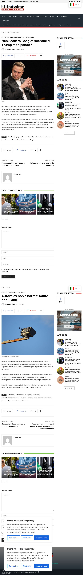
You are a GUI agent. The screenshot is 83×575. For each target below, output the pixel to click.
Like (60, 43)
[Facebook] (69, 1)
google (18, 137)
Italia (27, 206)
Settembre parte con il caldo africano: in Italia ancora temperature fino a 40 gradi (27, 210)
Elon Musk (11, 137)
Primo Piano (29, 37)
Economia (45, 205)
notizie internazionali (13, 32)
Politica (21, 37)
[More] (41, 56)
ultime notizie (39, 137)
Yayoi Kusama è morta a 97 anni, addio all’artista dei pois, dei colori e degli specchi (73, 117)
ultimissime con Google (27, 140)
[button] (79, 18)
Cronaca (68, 112)
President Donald (27, 137)
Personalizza (13, 566)
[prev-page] (3, 218)
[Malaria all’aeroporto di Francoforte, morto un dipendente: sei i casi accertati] (60, 125)
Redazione (11, 49)
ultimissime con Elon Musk (10, 140)
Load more (68, 133)
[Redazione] (3, 49)
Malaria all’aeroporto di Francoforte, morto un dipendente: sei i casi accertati (72, 126)
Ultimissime (48, 137)
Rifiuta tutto (27, 566)
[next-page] (6, 218)
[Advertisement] (51, 8)
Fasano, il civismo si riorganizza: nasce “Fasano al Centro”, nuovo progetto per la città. (10, 210)
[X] (74, 1)
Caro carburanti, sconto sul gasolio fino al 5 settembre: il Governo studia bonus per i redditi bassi (45, 209)
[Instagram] (72, 1)
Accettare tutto (41, 566)
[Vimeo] (77, 1)
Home (3, 32)
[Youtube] (79, 1)
